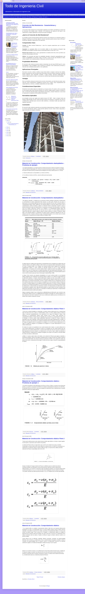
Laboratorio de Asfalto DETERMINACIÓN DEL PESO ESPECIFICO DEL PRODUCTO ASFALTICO (12, 24)
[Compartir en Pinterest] (48, 156)
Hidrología (49, 15)
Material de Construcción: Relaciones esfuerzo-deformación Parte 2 (12, 99)
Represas (35, 17)
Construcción (24, 15)
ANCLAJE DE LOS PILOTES (11, 109)
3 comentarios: (38, 156)
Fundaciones (37, 15)
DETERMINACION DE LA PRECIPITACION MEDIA (11, 64)
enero (8, 122)
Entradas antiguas (61, 576)
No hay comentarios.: (40, 190)
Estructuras (30, 15)
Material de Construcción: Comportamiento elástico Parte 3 (43, 309)
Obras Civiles (73, 78)
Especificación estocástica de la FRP (78, 44)
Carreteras (17, 15)
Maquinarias (72, 54)
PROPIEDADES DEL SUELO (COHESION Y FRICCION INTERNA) (11, 34)
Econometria (73, 42)
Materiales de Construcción (9, 17)
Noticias (18, 17)
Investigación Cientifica (73, 15)
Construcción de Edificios (75, 65)
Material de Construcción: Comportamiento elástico (40, 525)
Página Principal (40, 576)
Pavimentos (24, 17)
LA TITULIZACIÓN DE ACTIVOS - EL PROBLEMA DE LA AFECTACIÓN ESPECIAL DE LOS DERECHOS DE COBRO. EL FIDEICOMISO (76, 90)
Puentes (29, 17)
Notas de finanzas (74, 87)
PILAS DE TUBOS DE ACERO (12, 79)
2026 (7, 120)
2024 (7, 127)
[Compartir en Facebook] (47, 156)
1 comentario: (38, 374)
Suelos (45, 17)
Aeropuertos (6, 15)
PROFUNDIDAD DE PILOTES (12, 87)
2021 (7, 128)
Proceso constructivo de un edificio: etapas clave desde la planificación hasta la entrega (79, 68)
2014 (7, 133)
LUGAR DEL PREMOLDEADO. (12, 54)
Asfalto (12, 15)
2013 (7, 135)
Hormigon (55, 15)
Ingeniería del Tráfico (63, 15)
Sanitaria (40, 17)
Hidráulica (44, 15)
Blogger (48, 585)
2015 (7, 132)
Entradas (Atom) (31, 579)
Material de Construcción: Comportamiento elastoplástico (42, 198)
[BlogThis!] (44, 156)
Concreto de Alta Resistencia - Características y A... (12, 124)
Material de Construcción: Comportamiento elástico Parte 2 (43, 438)
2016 (7, 130)
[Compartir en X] (45, 156)
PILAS (7, 72)
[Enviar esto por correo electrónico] (43, 156)
